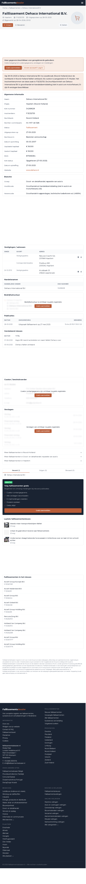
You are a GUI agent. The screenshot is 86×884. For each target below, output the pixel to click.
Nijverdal (6, 847)
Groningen (48, 743)
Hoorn (5, 845)
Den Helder (7, 842)
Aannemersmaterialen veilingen (56, 816)
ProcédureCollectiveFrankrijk (13, 774)
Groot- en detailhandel (11, 808)
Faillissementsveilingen (53, 794)
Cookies (5, 741)
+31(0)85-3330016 (10, 761)
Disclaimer (6, 735)
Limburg (48, 746)
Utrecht (47, 757)
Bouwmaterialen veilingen (54, 810)
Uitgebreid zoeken (51, 724)
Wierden (6, 853)
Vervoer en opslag (9, 811)
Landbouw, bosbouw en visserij (14, 791)
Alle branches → (8, 820)
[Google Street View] (81, 257)
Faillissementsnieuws (52, 791)
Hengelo (6, 836)
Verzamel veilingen (52, 813)
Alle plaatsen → (8, 856)
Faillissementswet (9, 732)
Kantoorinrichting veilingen (54, 822)
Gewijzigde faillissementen (54, 715)
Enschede (6, 827)
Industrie (6, 797)
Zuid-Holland (49, 763)
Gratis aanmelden (13, 68)
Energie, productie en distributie (14, 800)
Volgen (9, 25)
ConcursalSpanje (9, 777)
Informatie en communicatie (13, 817)
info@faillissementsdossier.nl (14, 763)
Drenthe (48, 731)
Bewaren (21, 25)
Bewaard (69, 470)
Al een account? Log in (33, 68)
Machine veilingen (51, 802)
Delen (64, 25)
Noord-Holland (50, 751)
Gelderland (49, 740)
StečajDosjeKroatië (10, 783)
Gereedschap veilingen (53, 808)
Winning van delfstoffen (11, 794)
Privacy (5, 738)
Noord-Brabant (50, 748)
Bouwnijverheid (8, 805)
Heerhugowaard (8, 839)
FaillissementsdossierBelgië (13, 771)
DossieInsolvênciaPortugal (12, 780)
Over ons (6, 724)
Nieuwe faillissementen (53, 712)
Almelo (5, 830)
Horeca (5, 814)
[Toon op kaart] (78, 257)
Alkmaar (5, 833)
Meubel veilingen (51, 819)
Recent (16, 470)
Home (5, 8)
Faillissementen (14, 8)
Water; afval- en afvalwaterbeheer (15, 803)
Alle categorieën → (52, 825)
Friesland (48, 737)
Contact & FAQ (8, 729)
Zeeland (48, 760)
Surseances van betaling (54, 721)
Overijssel (48, 754)
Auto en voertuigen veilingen (55, 805)
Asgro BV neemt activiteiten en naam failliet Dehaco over (38, 340)
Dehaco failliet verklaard (25, 345)
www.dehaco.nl (32, 170)
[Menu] (82, 3)
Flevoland (48, 734)
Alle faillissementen (52, 718)
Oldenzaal (6, 850)
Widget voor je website (11, 727)
